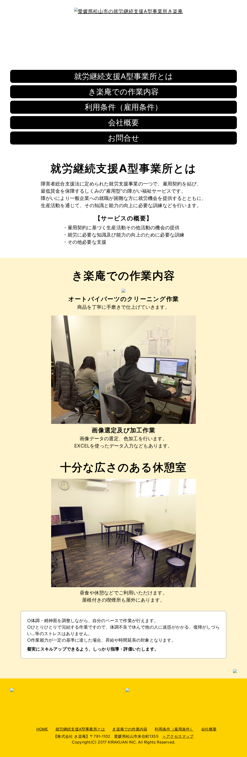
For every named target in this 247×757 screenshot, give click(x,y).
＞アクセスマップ (178, 736)
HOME (42, 729)
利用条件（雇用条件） (123, 107)
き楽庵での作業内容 (123, 91)
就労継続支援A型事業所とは (123, 76)
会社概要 (123, 122)
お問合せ (123, 138)
